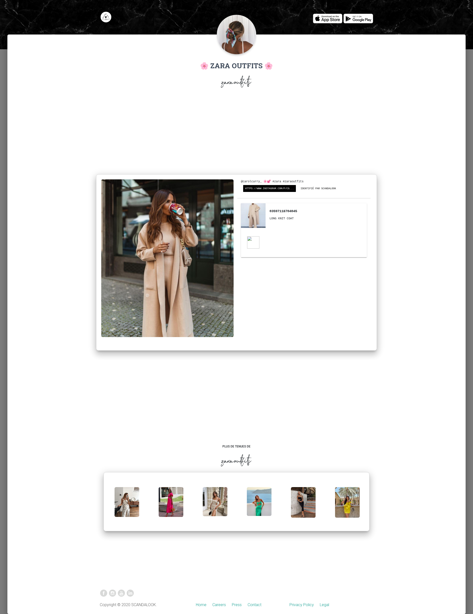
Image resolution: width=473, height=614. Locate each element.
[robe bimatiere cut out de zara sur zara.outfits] (171, 506)
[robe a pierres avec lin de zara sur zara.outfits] (215, 505)
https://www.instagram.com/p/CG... (269, 188)
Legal (324, 604)
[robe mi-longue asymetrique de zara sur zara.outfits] (259, 505)
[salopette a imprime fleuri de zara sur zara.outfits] (127, 506)
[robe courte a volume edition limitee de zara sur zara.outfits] (347, 506)
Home (201, 604)
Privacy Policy (301, 604)
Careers (219, 604)
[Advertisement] (236, 132)
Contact (254, 604)
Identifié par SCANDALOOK (318, 188)
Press (237, 604)
